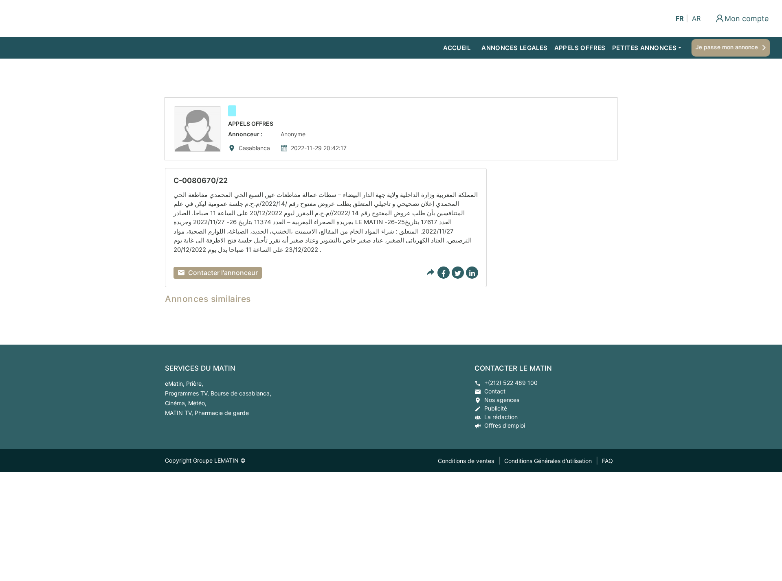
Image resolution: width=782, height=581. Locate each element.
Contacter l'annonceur (223, 273)
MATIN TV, (180, 412)
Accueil (456, 48)
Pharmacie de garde (222, 412)
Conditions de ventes (466, 460)
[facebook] (443, 272)
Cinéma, (176, 403)
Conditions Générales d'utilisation (548, 460)
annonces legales (514, 48)
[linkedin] (472, 272)
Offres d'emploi (504, 425)
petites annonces (644, 48)
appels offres (580, 48)
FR (680, 18)
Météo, (197, 403)
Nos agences (501, 399)
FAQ (607, 460)
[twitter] (458, 272)
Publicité (495, 408)
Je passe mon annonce (725, 47)
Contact (494, 391)
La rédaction (501, 416)
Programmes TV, (188, 393)
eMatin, (175, 383)
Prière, (194, 383)
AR (696, 18)
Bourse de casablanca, (241, 393)
